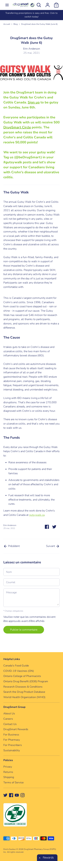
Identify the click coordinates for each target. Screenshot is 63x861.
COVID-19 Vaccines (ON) (18, 671)
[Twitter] (5, 795)
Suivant (51, 546)
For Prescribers (12, 745)
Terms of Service (13, 782)
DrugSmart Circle (17, 127)
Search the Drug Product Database (24, 692)
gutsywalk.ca (37, 515)
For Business (11, 734)
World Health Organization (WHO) (24, 697)
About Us (9, 713)
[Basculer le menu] (7, 5)
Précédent (13, 546)
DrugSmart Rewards (15, 729)
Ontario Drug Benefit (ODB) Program (25, 681)
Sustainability (11, 750)
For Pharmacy (11, 740)
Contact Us (10, 724)
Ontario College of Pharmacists (22, 676)
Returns (8, 772)
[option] (31, 15)
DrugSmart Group (14, 707)
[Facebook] (11, 795)
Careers (8, 719)
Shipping (8, 777)
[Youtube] (17, 795)
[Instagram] (22, 795)
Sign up (34, 102)
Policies (8, 760)
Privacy (7, 767)
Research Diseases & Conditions (23, 687)
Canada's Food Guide (16, 665)
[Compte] (47, 3)
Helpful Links (11, 659)
